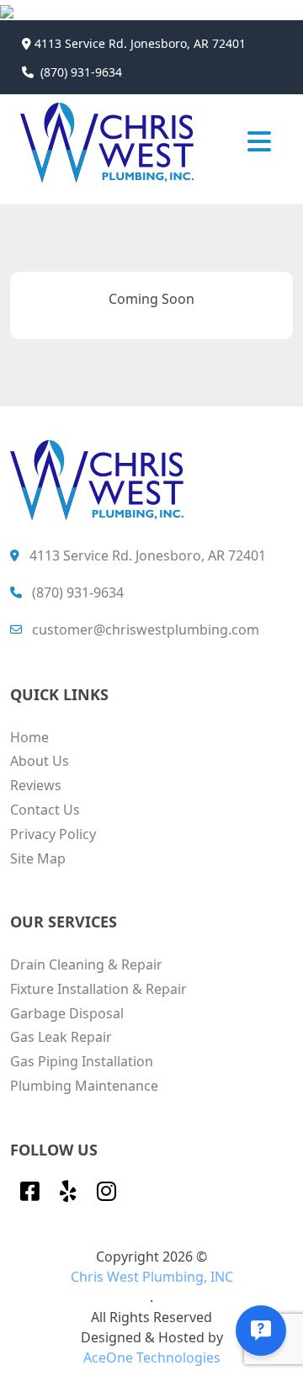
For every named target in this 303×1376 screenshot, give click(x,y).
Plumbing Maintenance (84, 1085)
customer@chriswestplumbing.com (145, 629)
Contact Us (45, 809)
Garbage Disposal (67, 1013)
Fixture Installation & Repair (98, 989)
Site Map (38, 858)
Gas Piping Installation (81, 1061)
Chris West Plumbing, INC (152, 1276)
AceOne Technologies (152, 1357)
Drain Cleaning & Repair (86, 964)
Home (29, 737)
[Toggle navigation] (259, 140)
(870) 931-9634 (81, 72)
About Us (39, 761)
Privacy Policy (53, 834)
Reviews (35, 785)
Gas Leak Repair (61, 1037)
